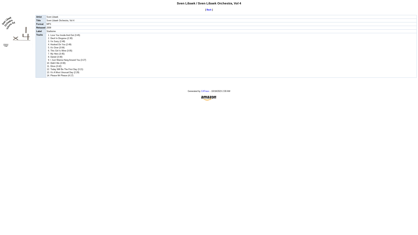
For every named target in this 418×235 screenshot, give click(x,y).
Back (209, 9)
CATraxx (205, 91)
